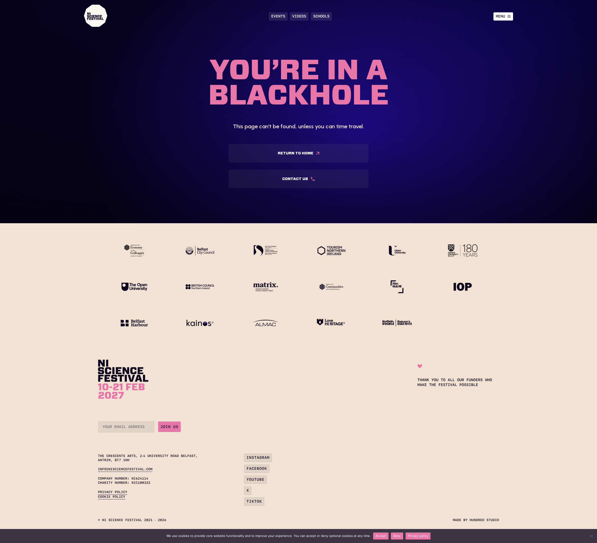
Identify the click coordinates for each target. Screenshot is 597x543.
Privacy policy (418, 536)
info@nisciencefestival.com (125, 469)
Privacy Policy (112, 491)
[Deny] (591, 536)
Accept (380, 536)
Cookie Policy (111, 496)
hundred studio (484, 519)
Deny (397, 536)
